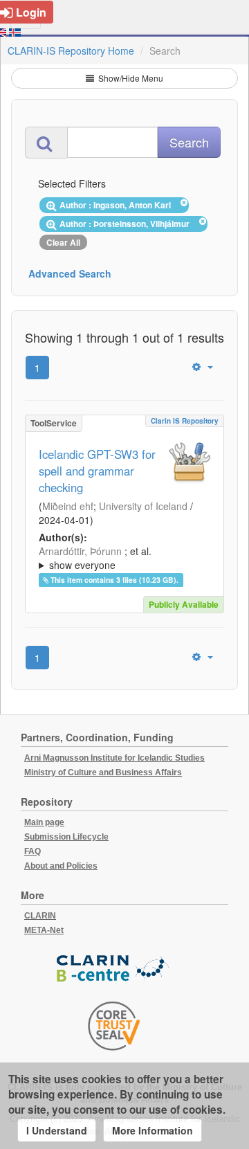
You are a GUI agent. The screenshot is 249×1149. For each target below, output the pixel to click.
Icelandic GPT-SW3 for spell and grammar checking (97, 471)
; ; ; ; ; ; (121, 558)
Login (31, 12)
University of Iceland (143, 506)
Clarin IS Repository (185, 421)
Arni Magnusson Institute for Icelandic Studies (114, 758)
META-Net (44, 930)
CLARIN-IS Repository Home (71, 50)
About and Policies (61, 866)
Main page (44, 822)
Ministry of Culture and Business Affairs (103, 772)
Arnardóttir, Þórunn (80, 551)
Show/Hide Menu (129, 78)
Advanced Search (69, 273)
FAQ (32, 851)
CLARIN (40, 916)
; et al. (95, 558)
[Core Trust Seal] (114, 1026)
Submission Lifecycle (66, 837)
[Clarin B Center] (114, 969)
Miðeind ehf (67, 506)
